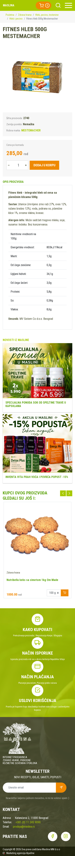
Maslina (8, 5)
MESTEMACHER (31, 130)
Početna (10, 14)
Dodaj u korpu (44, 165)
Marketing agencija (16, 853)
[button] (43, 5)
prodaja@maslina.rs (24, 826)
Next (69, 493)
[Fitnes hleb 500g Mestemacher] (37, 77)
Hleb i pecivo (16, 18)
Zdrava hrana (24, 14)
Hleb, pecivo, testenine (47, 14)
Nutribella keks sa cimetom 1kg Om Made (32, 580)
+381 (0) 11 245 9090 (28, 822)
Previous (63, 493)
